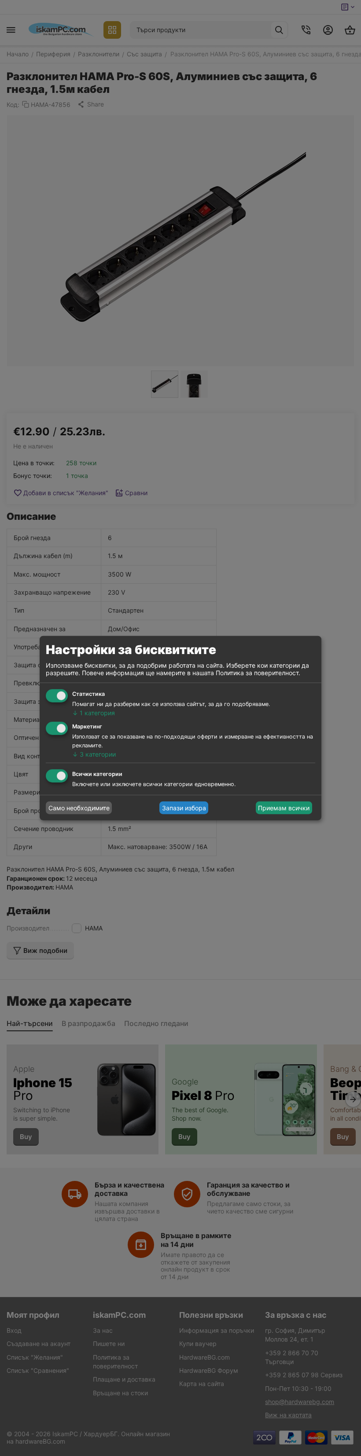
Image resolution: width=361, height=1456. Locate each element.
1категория (93, 713)
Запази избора (184, 808)
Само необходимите (79, 808)
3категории (94, 753)
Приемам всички (283, 808)
